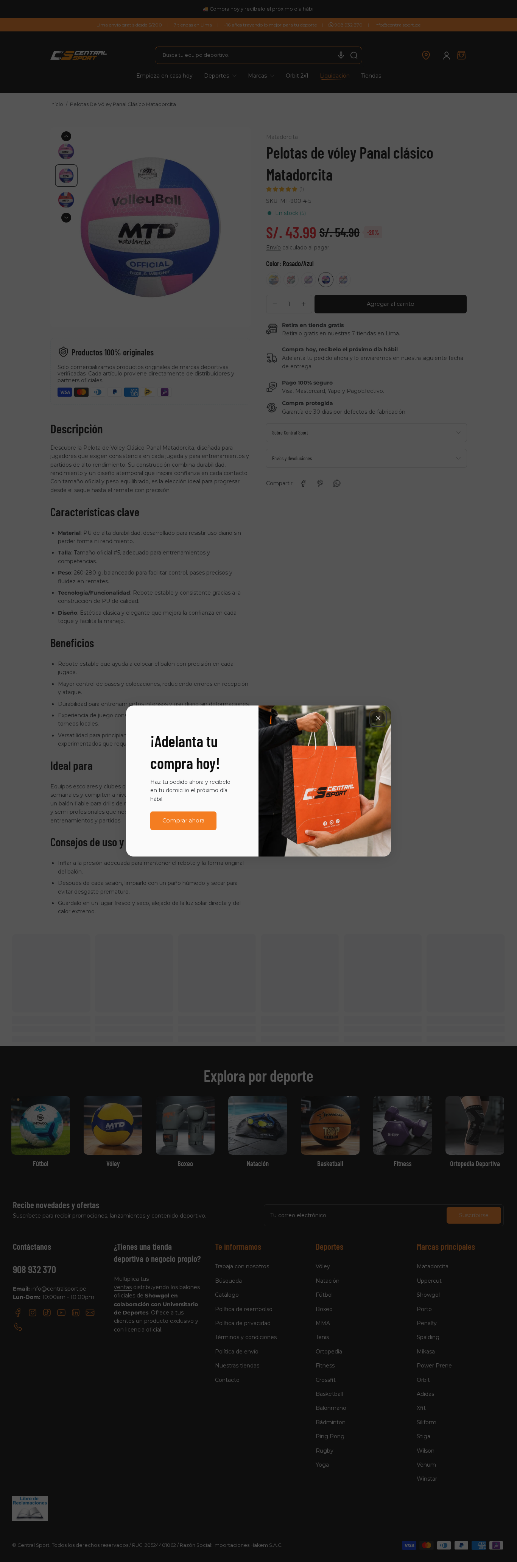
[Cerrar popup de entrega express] (378, 718)
